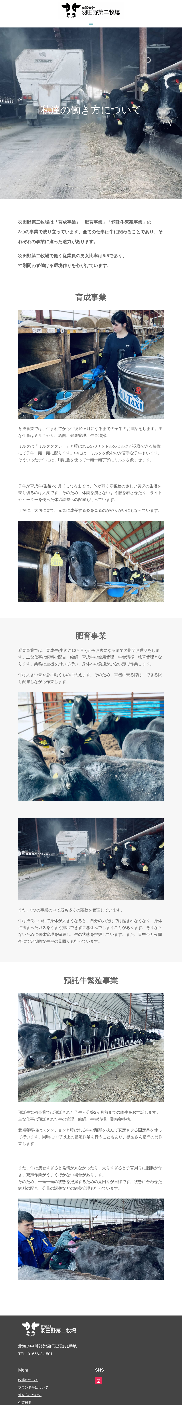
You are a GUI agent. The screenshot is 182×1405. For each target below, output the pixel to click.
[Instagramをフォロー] (98, 1380)
